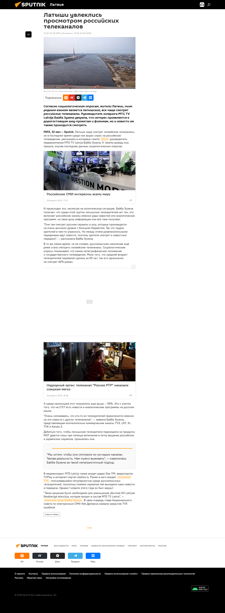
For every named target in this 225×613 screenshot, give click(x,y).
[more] (131, 200)
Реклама (19, 577)
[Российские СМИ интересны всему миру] (89, 170)
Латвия (84, 545)
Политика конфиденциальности (85, 573)
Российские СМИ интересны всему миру (78, 194)
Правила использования (54, 573)
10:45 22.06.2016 (52, 33)
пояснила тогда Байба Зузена (63, 500)
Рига (74, 545)
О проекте (20, 573)
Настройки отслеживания (58, 577)
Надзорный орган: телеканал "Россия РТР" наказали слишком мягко (87, 387)
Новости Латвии (52, 514)
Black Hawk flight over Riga (85, 91)
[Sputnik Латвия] (31, 8)
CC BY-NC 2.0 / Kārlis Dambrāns (59, 91)
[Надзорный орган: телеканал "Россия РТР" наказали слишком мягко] (89, 361)
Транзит (132, 545)
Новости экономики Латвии (108, 545)
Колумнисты (147, 545)
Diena (104, 139)
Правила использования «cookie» (121, 573)
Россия (162, 545)
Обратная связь (34, 577)
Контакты (33, 573)
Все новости (61, 545)
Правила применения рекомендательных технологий (168, 573)
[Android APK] (199, 588)
